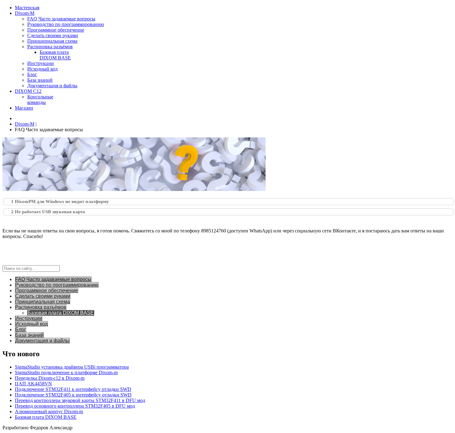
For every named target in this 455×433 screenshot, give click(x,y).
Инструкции (28, 318)
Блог (20, 329)
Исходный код (31, 324)
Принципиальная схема (42, 301)
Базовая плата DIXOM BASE (61, 312)
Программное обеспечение (46, 290)
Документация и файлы (42, 340)
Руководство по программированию (56, 285)
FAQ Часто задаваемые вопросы (53, 279)
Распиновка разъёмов (40, 307)
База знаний (29, 335)
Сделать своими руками (42, 296)
